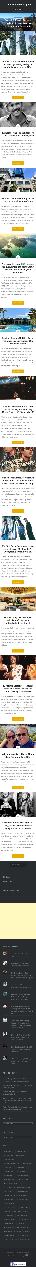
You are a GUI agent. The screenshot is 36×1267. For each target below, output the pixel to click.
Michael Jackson (11, 1207)
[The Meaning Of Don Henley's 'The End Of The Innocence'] (18, 960)
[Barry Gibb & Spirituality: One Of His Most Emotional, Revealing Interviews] (18, 1044)
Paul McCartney (11, 1219)
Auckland (21, 1151)
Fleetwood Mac (23, 1175)
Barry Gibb (21, 1155)
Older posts (18, 864)
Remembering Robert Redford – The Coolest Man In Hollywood (17, 1086)
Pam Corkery (22, 1215)
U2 (6, 1239)
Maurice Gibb (10, 1203)
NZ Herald (9, 1215)
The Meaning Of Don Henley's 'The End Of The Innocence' (20, 965)
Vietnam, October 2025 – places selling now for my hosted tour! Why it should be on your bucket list (17, 1100)
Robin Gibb (9, 1227)
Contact (15, 1256)
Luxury (8, 1195)
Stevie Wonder (23, 1231)
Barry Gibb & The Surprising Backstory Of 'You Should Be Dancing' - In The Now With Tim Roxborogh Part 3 (21, 1024)
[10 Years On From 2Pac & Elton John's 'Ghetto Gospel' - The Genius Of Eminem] (18, 1032)
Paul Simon (25, 1219)
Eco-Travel (21, 1171)
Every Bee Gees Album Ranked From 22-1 (20, 955)
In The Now (9, 1187)
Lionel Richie (23, 1191)
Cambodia (26, 1163)
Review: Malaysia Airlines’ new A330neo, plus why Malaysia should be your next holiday (17, 1080)
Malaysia (8, 1199)
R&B (21, 1223)
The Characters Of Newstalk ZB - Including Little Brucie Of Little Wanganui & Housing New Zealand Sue (22, 1010)
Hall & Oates (24, 1179)
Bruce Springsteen (11, 1163)
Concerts (8, 1171)
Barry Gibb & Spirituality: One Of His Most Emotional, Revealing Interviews (21, 1049)
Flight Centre (10, 1179)
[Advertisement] (18, 921)
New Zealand (24, 1211)
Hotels (8, 1183)
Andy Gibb (9, 1151)
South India (9, 1231)
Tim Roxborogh (11, 890)
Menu (19, 9)
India (17, 1183)
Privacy (21, 1256)
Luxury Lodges (20, 1195)
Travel (24, 1235)
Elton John (9, 1175)
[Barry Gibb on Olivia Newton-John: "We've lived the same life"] (18, 982)
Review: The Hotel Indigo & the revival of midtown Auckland (16, 1093)
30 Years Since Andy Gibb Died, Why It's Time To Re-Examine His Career (21, 1061)
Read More (18, 97)
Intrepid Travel (23, 1187)
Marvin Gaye (21, 1199)
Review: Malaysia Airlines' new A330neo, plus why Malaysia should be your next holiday (20, 997)
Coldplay (8, 1167)
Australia (8, 1155)
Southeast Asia (23, 1227)
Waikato (24, 1239)
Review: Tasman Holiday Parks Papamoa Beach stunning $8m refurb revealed (17, 1108)
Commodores (21, 1167)
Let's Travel (9, 1191)
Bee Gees (9, 1159)
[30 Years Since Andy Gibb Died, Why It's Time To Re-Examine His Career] (18, 1056)
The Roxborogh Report (18, 4)
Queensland (9, 1223)
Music (24, 1207)
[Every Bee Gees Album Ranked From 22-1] (18, 951)
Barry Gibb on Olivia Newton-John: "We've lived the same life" (21, 986)
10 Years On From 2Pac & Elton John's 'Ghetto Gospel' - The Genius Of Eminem (21, 1037)
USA (14, 1239)
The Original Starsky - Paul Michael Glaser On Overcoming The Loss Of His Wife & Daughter (22, 975)
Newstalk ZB (10, 1211)
